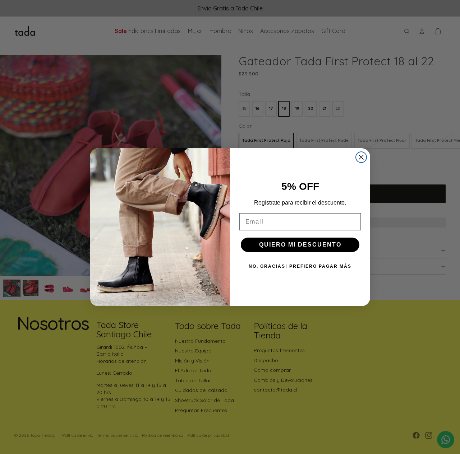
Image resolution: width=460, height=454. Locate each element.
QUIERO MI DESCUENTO (300, 245)
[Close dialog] (361, 157)
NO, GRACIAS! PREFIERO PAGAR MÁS (300, 266)
